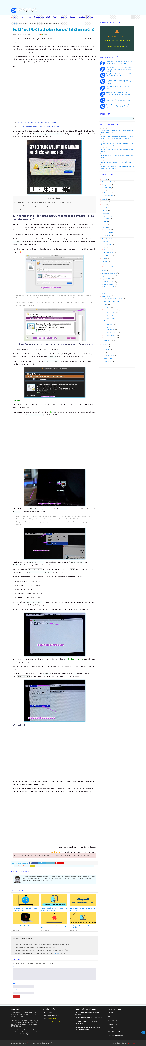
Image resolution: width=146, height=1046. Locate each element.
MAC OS (32, 866)
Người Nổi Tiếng (107, 279)
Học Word (107, 235)
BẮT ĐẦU (55, 17)
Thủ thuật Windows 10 (110, 332)
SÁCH (29, 17)
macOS (15, 23)
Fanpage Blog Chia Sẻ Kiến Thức (55, 1022)
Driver (103, 190)
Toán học (104, 344)
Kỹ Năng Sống (108, 255)
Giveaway (105, 208)
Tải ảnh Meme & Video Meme (110, 302)
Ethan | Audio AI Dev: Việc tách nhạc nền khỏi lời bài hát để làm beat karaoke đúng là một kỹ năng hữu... (119, 69)
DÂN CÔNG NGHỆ (39, 17)
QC (103, 290)
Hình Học (106, 349)
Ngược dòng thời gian (108, 276)
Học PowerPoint (108, 233)
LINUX (104, 264)
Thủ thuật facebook (109, 315)
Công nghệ (107, 218)
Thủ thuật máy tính (107, 327)
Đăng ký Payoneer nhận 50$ (51, 1015)
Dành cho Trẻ (108, 250)
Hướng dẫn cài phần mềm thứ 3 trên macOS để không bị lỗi (38, 126)
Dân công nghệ (106, 188)
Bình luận (27, 34)
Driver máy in (108, 193)
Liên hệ (110, 1016)
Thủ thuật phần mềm (110, 318)
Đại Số (106, 346)
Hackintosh (105, 213)
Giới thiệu (110, 1012)
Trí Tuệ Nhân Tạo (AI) (108, 355)
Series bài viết (106, 296)
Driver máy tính (108, 195)
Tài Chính (105, 304)
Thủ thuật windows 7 (110, 335)
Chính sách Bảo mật (114, 1032)
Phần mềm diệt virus (108, 282)
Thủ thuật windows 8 (110, 338)
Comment (16, 967)
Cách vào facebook (107, 182)
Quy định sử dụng (113, 1020)
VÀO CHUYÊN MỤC (19, 17)
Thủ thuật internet (107, 324)
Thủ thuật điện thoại (110, 312)
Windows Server (106, 361)
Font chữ (104, 202)
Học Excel (107, 230)
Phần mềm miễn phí (108, 284)
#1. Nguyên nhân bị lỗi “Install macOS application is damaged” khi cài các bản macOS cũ (42, 202)
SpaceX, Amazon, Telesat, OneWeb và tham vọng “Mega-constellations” (87, 1028)
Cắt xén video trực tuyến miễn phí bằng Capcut (88, 1017)
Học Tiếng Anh (108, 252)
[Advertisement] (54, 81)
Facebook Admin (51, 1018)
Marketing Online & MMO (109, 273)
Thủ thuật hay (106, 307)
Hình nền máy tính (107, 216)
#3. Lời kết (17, 209)
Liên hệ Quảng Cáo (113, 1028)
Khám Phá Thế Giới (107, 239)
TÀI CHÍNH (81, 17)
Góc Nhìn (104, 210)
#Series (35, 2)
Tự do (105, 224)
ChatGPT (41, 2)
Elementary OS (108, 267)
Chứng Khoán (106, 185)
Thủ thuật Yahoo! (109, 321)
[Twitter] (110, 1043)
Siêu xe (106, 221)
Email (15, 990)
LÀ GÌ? (48, 17)
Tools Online (27, 2)
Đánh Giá (104, 199)
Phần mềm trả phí (109, 287)
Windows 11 (107, 341)
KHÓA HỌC (105, 242)
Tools (103, 352)
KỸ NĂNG (72, 17)
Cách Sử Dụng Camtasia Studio (113, 298)
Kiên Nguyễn (17, 34)
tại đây (57, 953)
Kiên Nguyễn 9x (47, 1012)
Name (15, 983)
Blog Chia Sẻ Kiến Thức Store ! (117, 36)
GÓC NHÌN (64, 17)
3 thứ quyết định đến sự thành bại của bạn (87, 1012)
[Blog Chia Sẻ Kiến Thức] (24, 10)
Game (103, 205)
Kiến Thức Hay (106, 244)
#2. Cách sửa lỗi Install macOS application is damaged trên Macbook (36, 206)
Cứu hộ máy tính (109, 329)
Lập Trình (104, 261)
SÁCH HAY (105, 293)
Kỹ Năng (104, 247)
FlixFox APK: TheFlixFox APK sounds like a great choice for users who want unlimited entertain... (118, 81)
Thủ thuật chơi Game (110, 310)
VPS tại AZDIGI (130, 1043)
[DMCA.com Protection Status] (119, 1035)
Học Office (105, 227)
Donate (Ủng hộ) (112, 1024)
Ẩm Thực (104, 179)
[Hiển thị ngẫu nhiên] (133, 17)
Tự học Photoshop (107, 358)
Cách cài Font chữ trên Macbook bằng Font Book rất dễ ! (37, 122)
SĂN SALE (90, 17)
